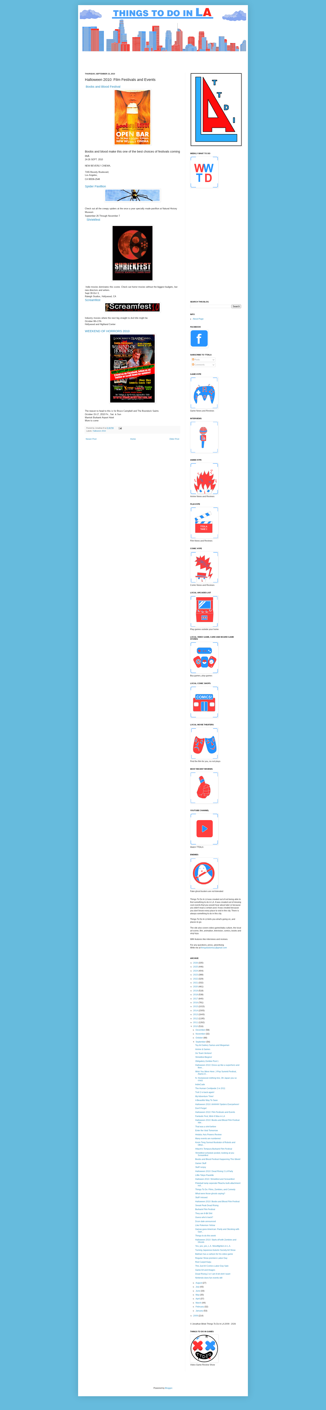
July (198, 1287)
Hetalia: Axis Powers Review (208, 1134)
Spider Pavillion (95, 186)
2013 (195, 1014)
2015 (195, 1006)
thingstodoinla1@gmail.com (214, 948)
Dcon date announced (205, 1221)
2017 (195, 998)
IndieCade (200, 1084)
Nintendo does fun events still (208, 1278)
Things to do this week (205, 1235)
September (201, 1042)
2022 (195, 979)
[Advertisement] (147, 59)
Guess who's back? (204, 1217)
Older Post (174, 439)
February (200, 1307)
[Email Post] (120, 428)
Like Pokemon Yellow (205, 1225)
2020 (195, 986)
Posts (197, 359)
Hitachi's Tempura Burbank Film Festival (213, 1149)
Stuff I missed (201, 1197)
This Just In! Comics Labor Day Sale (212, 1266)
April (198, 1299)
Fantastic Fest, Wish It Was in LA (210, 1116)
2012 (195, 1018)
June (198, 1291)
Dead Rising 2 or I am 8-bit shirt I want (212, 1274)
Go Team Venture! (203, 1053)
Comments (199, 365)
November (201, 1034)
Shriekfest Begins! (203, 1057)
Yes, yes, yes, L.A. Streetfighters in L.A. (213, 1246)
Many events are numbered (208, 1138)
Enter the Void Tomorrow (206, 1130)
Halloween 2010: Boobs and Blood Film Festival (217, 1201)
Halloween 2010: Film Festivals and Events (215, 1112)
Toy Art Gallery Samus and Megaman (212, 1045)
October (199, 1038)
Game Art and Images (205, 1270)
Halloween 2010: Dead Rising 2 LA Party (214, 1171)
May (198, 1295)
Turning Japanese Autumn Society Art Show (215, 1250)
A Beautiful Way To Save (206, 1100)
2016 (195, 1002)
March (199, 1303)
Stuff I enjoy (200, 1167)
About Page (198, 319)
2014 (195, 1010)
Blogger (168, 1388)
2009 (195, 1316)
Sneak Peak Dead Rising (207, 1205)
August (199, 1283)
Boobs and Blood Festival (102, 86)
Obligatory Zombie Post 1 (207, 1061)
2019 (195, 990)
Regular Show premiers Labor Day (211, 1258)
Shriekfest (93, 219)
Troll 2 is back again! (204, 1092)
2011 (195, 1022)
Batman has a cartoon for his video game (214, 1254)
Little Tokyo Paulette (204, 1175)
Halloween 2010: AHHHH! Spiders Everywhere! (217, 1104)
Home (133, 439)
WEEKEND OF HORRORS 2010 (107, 331)
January (200, 1311)
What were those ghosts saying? (210, 1193)
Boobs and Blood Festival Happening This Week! (217, 1159)
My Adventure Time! (204, 1096)
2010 (195, 1026)
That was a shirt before (205, 1126)
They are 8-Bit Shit (203, 1213)
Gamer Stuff (200, 1163)
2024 (195, 971)
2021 (195, 983)
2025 (195, 967)
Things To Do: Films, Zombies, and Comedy (215, 1189)
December (201, 1030)
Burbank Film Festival (205, 1209)
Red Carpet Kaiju (203, 1262)
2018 (195, 994)
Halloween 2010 (99, 431)
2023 (195, 975)
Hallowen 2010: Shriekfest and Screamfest (214, 1179)
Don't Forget (200, 1108)
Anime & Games (202, 1049)
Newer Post (91, 439)
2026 (195, 963)
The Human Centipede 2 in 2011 (210, 1088)
